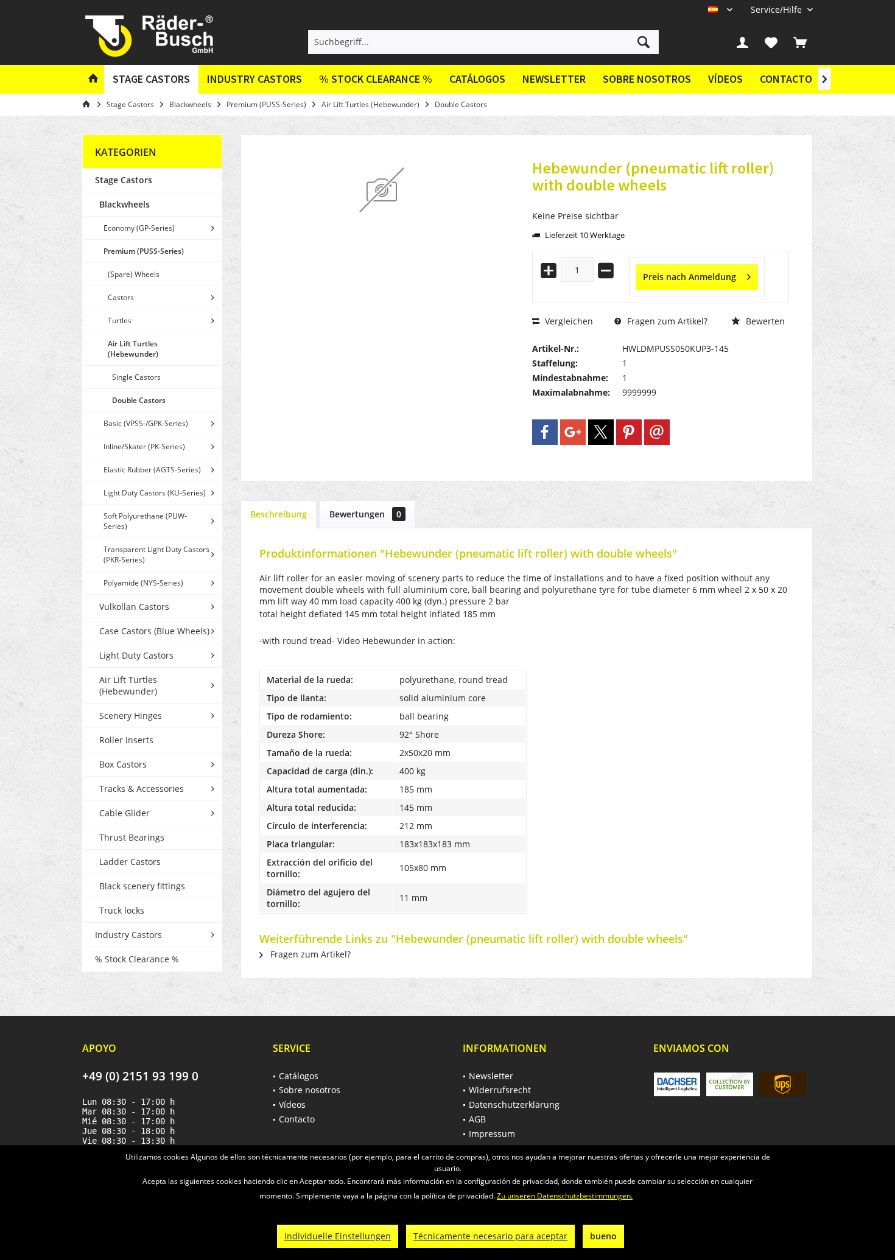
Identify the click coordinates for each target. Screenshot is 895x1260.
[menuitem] (777, 9)
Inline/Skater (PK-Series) (144, 446)
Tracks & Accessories (141, 788)
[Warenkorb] (800, 42)
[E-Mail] (657, 432)
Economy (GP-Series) (139, 228)
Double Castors (139, 400)
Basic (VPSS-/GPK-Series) (146, 423)
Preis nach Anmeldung (689, 276)
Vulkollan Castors (134, 606)
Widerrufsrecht (500, 1090)
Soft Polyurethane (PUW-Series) (145, 521)
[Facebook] (545, 432)
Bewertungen (365, 514)
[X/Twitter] (601, 432)
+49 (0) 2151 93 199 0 (140, 1076)
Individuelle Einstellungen (337, 1236)
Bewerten (764, 321)
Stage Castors (123, 180)
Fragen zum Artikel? (666, 321)
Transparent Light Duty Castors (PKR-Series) (156, 554)
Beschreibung (278, 514)
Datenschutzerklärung (514, 1104)
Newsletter (554, 79)
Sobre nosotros (647, 79)
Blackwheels (124, 204)
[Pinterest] (629, 432)
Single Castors (136, 377)
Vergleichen (567, 321)
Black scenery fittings (142, 886)
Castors (121, 297)
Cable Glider (124, 813)
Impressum (492, 1133)
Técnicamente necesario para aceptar (490, 1236)
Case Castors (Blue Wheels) (154, 631)
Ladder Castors (130, 861)
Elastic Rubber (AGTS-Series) (152, 469)
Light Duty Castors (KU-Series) (155, 493)
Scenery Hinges (130, 715)
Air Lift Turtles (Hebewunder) (133, 348)
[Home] (93, 79)
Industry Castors (128, 934)
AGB (477, 1119)
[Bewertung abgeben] (660, 201)
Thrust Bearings (131, 837)
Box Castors (123, 764)
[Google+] (573, 432)
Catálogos (477, 79)
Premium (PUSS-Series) (144, 251)
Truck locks (121, 910)
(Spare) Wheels (134, 274)
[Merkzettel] (771, 42)
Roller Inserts (126, 740)
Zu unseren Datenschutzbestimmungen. (565, 1196)
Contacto (786, 79)
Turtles (120, 320)
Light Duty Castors (136, 655)
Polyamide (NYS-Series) (143, 583)
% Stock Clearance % (137, 959)
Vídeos (725, 79)
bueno (603, 1236)
